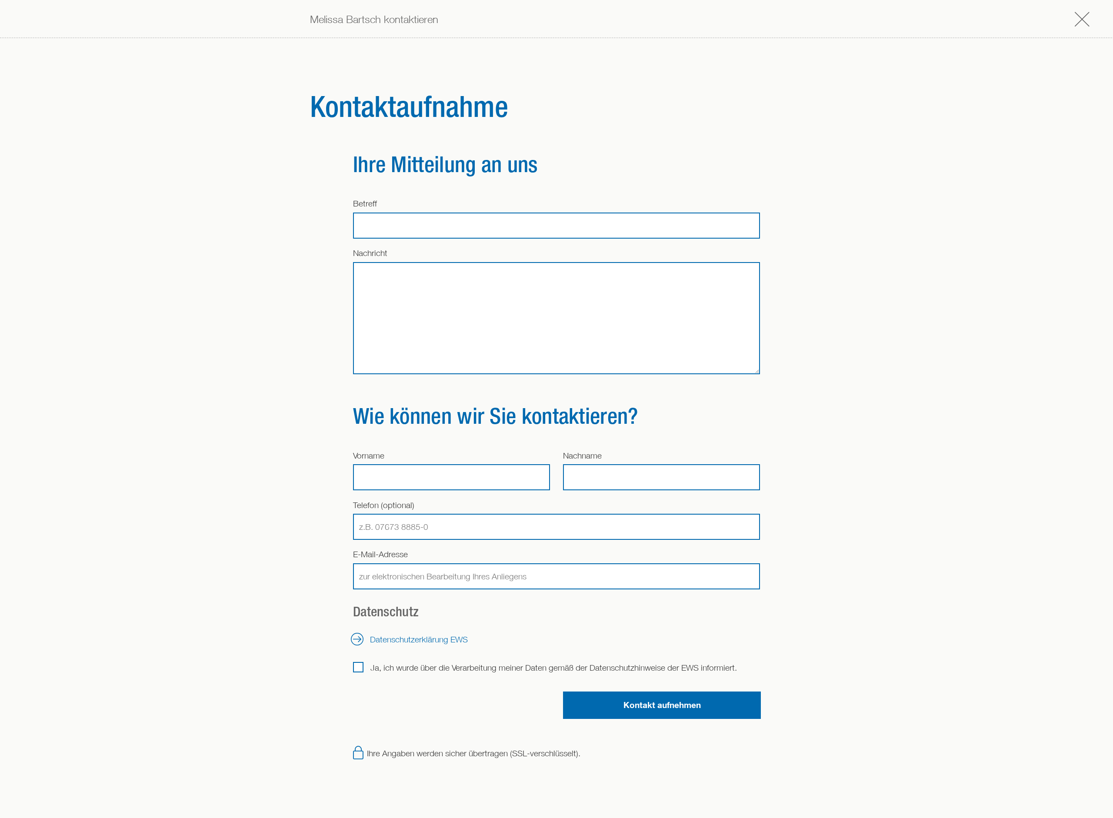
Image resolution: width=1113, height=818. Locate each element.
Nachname (582, 455)
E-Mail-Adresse (380, 554)
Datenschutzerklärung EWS (419, 639)
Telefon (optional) (383, 505)
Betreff (365, 203)
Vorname (368, 455)
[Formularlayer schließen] (1082, 19)
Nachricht (370, 253)
